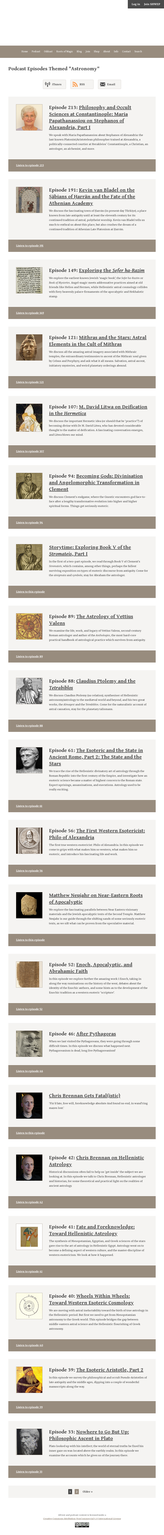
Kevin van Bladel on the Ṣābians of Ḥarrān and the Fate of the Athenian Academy (92, 196)
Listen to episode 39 (29, 1407)
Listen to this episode (30, 591)
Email (111, 84)
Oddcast (48, 51)
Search (138, 51)
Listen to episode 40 (29, 1345)
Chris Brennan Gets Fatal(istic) (84, 1096)
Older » (88, 1491)
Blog (79, 51)
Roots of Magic (64, 51)
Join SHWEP (152, 4)
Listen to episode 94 (29, 522)
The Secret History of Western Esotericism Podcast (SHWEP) (82, 27)
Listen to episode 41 (29, 1271)
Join (88, 51)
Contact (126, 51)
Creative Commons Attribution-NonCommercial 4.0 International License (82, 1518)
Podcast (36, 51)
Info (116, 51)
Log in (136, 4)
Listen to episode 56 (29, 870)
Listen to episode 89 (29, 656)
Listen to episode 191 (29, 245)
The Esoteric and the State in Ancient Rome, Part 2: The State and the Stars (96, 757)
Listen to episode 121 (30, 382)
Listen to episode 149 (30, 313)
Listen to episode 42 (29, 1202)
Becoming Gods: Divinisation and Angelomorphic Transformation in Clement (96, 482)
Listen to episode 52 (29, 1009)
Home (24, 51)
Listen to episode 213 (30, 165)
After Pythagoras (96, 1034)
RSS (82, 84)
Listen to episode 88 (29, 725)
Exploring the (112, 270)
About (106, 51)
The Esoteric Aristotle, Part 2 (109, 1370)
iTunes (57, 84)
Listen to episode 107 (30, 451)
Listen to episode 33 (29, 1471)
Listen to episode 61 (29, 806)
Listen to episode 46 (29, 1071)
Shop (96, 51)
